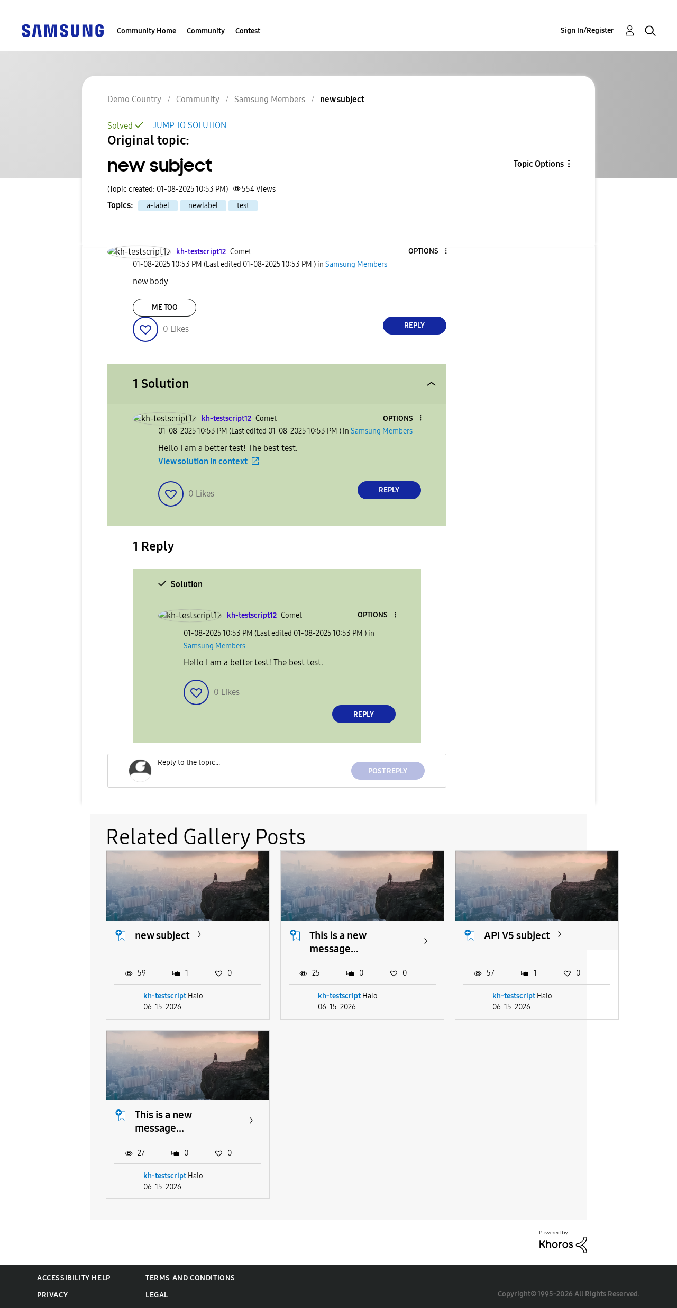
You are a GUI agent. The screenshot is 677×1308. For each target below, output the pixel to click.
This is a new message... (337, 942)
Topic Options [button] (539, 164)
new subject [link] (342, 99)
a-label (158, 205)
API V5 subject (517, 935)
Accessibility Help (74, 1278)
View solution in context (203, 461)
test (243, 205)
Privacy (52, 1295)
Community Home (146, 30)
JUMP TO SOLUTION (189, 125)
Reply (414, 325)
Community (206, 30)
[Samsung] (62, 30)
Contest (247, 30)
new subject (162, 935)
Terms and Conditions (190, 1278)
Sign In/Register (587, 30)
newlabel (203, 205)
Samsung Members (269, 99)
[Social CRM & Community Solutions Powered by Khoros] (563, 1242)
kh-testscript (164, 995)
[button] (427, 252)
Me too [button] (165, 307)
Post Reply (387, 770)
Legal (156, 1295)
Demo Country (134, 99)
